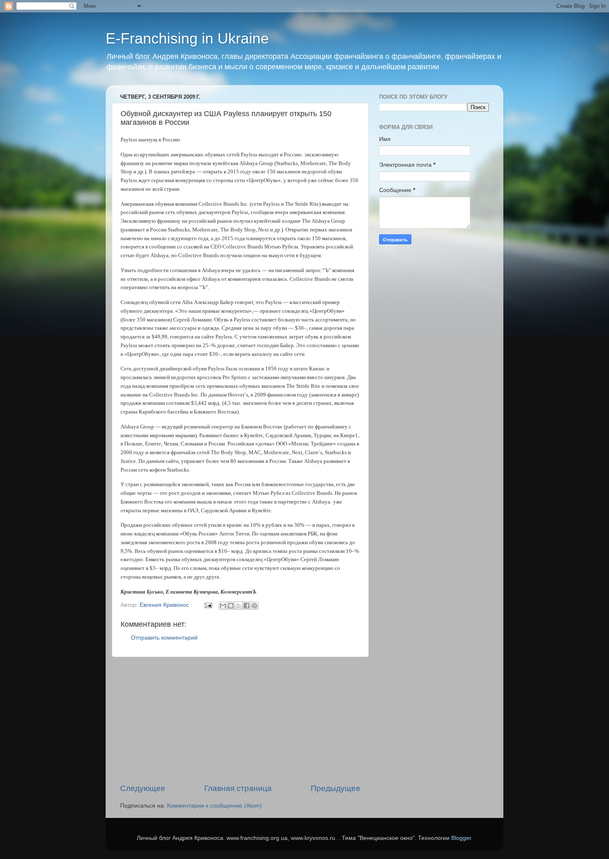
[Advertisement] (240, 720)
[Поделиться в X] (238, 605)
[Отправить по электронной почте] (223, 605)
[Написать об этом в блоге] (231, 605)
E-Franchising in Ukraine (187, 38)
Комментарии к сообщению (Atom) (214, 806)
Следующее (142, 788)
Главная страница (238, 788)
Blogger (461, 838)
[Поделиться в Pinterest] (254, 605)
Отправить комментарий (164, 638)
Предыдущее (335, 788)
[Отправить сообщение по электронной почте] (208, 605)
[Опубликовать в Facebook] (246, 605)
